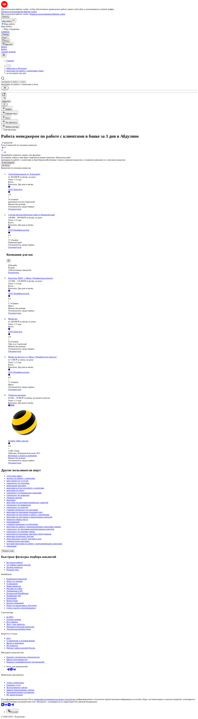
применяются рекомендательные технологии (54, 699)
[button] (4, 47)
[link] (5, 40)
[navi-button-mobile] (3, 55)
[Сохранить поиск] (3, 95)
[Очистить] (5, 88)
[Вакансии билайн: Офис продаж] (101, 423)
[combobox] (13, 81)
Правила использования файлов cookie (47, 14)
